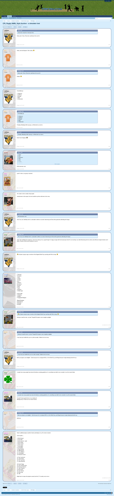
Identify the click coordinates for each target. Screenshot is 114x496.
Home (5, 16)
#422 (109, 64)
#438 (109, 406)
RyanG (18, 346)
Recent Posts (19, 17)
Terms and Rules (109, 494)
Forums (9, 16)
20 (14, 483)
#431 (109, 248)
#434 (109, 327)
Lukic (17, 208)
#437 (109, 386)
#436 (109, 366)
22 (17, 483)
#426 (109, 146)
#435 (109, 346)
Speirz (18, 248)
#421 (109, 44)
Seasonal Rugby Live (12, 17)
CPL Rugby (9, 25)
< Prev (9, 483)
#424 (109, 105)
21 (15, 483)
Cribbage (16, 25)
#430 (109, 228)
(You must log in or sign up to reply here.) (104, 483)
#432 (109, 268)
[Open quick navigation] (110, 20)
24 (20, 483)
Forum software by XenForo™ (11, 494)
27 (23, 483)
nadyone (18, 406)
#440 (109, 480)
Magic (17, 386)
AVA (17, 64)
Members (14, 16)
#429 (109, 208)
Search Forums (5, 17)
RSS (111, 492)
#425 (109, 127)
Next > (26, 483)
